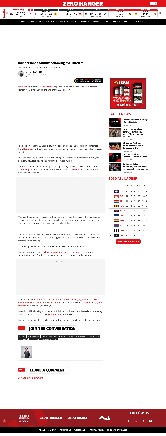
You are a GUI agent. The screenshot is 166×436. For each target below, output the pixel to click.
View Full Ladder (128, 241)
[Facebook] (129, 421)
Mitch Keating (34, 71)
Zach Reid (93, 299)
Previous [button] (7, 13)
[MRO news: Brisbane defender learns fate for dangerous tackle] (115, 146)
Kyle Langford (45, 86)
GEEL (122, 216)
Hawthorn (28, 148)
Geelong (25, 169)
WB (121, 225)
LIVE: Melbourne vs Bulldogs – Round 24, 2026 (135, 120)
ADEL (122, 221)
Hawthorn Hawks (81, 336)
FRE (121, 191)
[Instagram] (143, 421)
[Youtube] (150, 421)
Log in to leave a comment (30, 377)
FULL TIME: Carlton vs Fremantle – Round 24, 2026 (135, 155)
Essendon (23, 86)
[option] (21, 13)
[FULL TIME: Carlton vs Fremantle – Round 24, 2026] (115, 157)
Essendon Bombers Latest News (64, 336)
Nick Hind (86, 302)
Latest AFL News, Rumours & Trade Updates (43, 339)
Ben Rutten (77, 169)
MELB (122, 211)
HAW (122, 206)
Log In (153, 4)
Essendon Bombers (34, 336)
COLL (122, 230)
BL (121, 201)
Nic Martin (38, 302)
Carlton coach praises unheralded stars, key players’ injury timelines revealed (133, 133)
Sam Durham (54, 302)
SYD (121, 196)
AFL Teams (22, 336)
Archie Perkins (25, 302)
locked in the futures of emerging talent (68, 299)
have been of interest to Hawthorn (62, 252)
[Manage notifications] (5, 421)
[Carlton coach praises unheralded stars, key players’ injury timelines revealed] (115, 132)
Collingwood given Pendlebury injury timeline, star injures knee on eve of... (135, 166)
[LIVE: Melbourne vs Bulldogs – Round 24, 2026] (115, 122)
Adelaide (57, 314)
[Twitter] (136, 421)
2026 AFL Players (94, 336)
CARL (122, 235)
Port (50, 314)
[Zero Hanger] (83, 4)
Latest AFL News (47, 336)
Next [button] (160, 13)
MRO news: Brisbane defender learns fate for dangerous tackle (133, 145)
